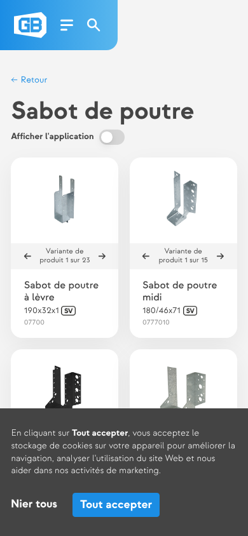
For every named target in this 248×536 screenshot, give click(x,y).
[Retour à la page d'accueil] (30, 25)
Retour (32, 80)
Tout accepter (116, 504)
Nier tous (34, 504)
